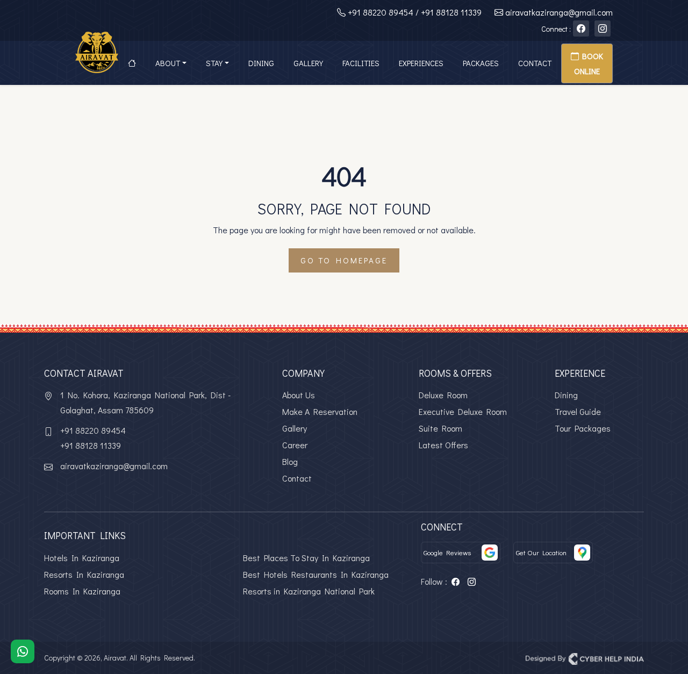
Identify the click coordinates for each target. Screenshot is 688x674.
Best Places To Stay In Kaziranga (306, 557)
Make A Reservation (319, 411)
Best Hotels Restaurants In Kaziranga (316, 574)
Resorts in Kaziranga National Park (309, 591)
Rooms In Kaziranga (82, 591)
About (167, 63)
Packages (481, 63)
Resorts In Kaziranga (84, 574)
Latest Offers (443, 444)
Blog (290, 461)
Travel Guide (578, 411)
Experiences (421, 63)
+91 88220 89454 (380, 12)
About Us (298, 394)
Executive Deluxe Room (463, 411)
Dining (261, 63)
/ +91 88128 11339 (448, 12)
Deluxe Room (443, 394)
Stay (214, 63)
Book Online (588, 63)
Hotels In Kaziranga (81, 557)
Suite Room (440, 428)
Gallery (308, 63)
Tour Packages (583, 428)
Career (294, 444)
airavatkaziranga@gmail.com (559, 12)
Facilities (360, 63)
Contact (534, 63)
